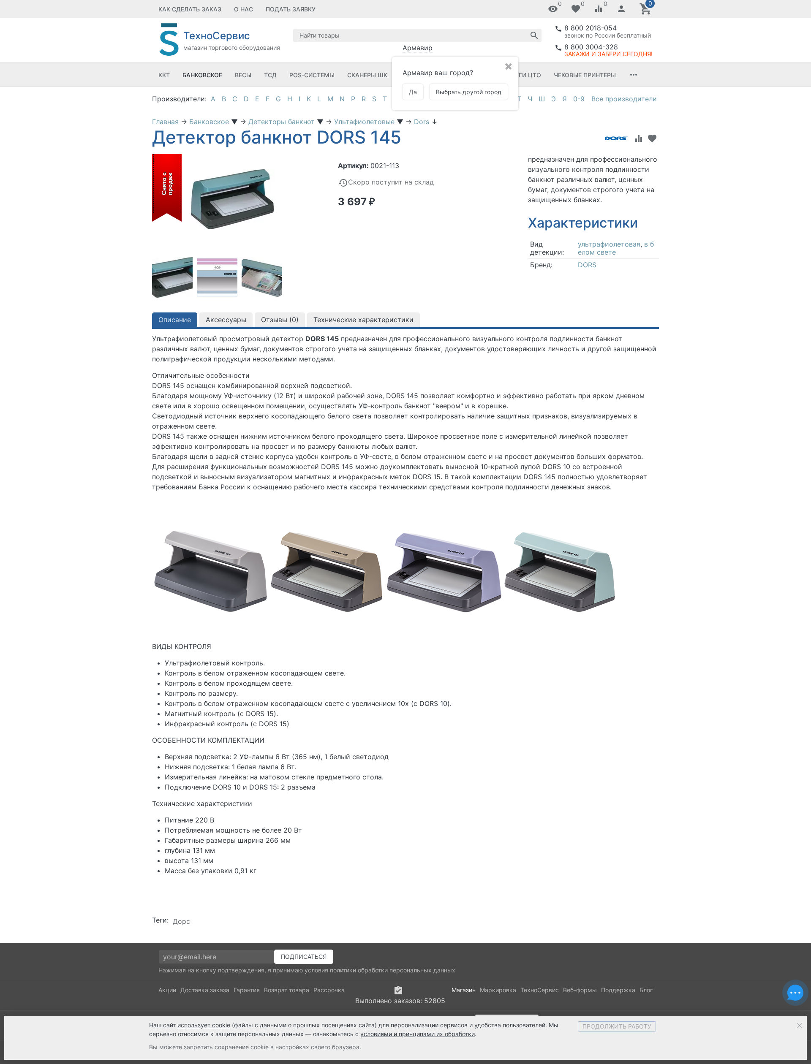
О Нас (243, 9)
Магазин (464, 989)
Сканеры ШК (367, 75)
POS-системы (312, 75)
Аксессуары (226, 319)
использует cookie (203, 1025)
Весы (243, 75)
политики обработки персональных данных (392, 970)
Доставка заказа (204, 989)
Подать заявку (291, 9)
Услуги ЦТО (522, 75)
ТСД (270, 75)
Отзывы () (280, 319)
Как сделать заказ (189, 9)
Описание (174, 319)
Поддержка (618, 989)
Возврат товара (286, 989)
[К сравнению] (638, 138)
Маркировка (498, 989)
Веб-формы (580, 989)
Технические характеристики (363, 319)
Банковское (202, 75)
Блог (646, 989)
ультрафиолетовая (609, 244)
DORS (587, 265)
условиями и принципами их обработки (417, 1033)
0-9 (579, 99)
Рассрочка (329, 989)
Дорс (181, 921)
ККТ (164, 75)
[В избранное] (652, 138)
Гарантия (247, 989)
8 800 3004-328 (591, 47)
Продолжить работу (616, 1026)
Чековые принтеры (585, 75)
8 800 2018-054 (590, 28)
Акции (167, 989)
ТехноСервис (539, 989)
